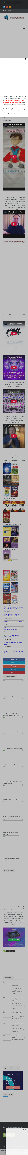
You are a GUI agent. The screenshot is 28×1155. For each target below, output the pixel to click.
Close (25, 1129)
